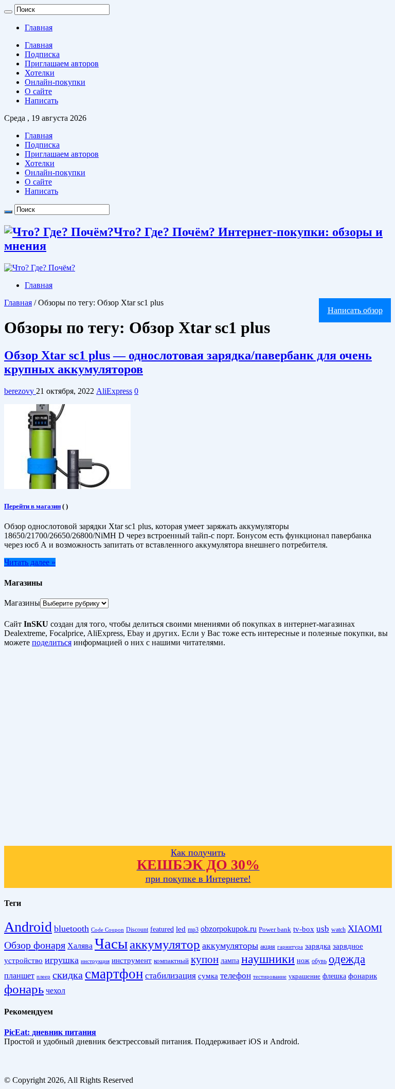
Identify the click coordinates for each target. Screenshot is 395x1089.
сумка (208, 976)
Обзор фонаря (34, 945)
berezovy (20, 391)
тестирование (269, 976)
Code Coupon (107, 930)
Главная (38, 27)
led (181, 929)
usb (322, 929)
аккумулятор (165, 944)
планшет (19, 975)
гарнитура (290, 947)
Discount (137, 930)
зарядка (318, 946)
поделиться (51, 642)
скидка (67, 975)
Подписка (42, 54)
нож (303, 961)
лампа (230, 961)
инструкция (95, 961)
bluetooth (71, 928)
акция (267, 946)
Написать (41, 100)
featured (162, 929)
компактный (171, 961)
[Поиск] (8, 11)
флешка (334, 976)
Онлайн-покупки (55, 82)
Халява (80, 945)
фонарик (362, 975)
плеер (43, 976)
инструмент (132, 960)
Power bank (275, 929)
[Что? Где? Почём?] (39, 267)
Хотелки (40, 72)
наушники (268, 959)
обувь (319, 961)
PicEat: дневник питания (50, 1032)
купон (205, 959)
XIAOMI (365, 928)
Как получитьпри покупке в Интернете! (198, 865)
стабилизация (170, 976)
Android (28, 927)
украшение (304, 976)
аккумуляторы (230, 945)
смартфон (114, 974)
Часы (111, 943)
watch (338, 930)
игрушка (62, 960)
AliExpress (114, 391)
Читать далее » (30, 562)
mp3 (193, 930)
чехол (55, 990)
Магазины (22, 602)
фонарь (24, 989)
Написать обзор (355, 310)
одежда (347, 959)
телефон (235, 976)
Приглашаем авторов (62, 63)
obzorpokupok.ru (229, 929)
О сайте (38, 91)
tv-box (303, 929)
